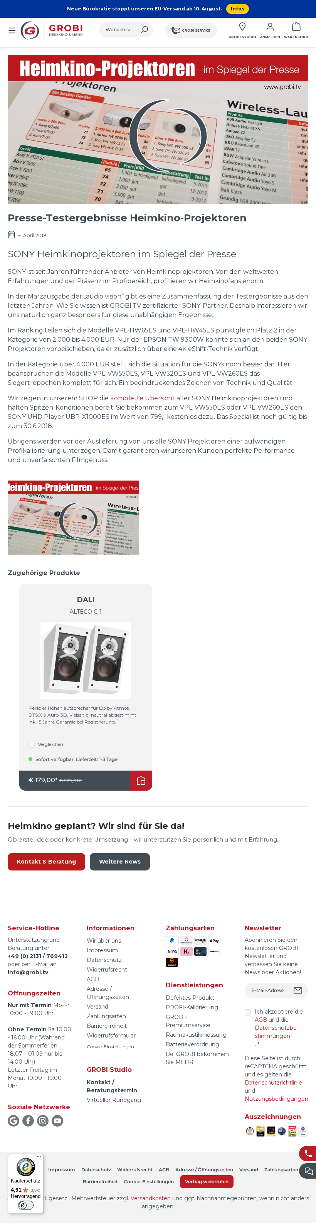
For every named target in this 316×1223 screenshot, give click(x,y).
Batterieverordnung (192, 1044)
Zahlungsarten (106, 1016)
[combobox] (117, 29)
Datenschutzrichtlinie (273, 1082)
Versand (97, 1006)
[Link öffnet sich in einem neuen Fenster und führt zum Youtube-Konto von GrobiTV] (57, 1121)
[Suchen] (144, 29)
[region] (158, 679)
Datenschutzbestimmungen (277, 1031)
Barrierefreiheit (107, 1025)
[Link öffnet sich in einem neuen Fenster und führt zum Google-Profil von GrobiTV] (13, 1121)
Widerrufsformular (111, 1035)
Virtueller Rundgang (114, 1099)
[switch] (26, 1205)
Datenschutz (104, 959)
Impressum (102, 950)
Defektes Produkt (190, 997)
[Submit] (299, 990)
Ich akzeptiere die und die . (279, 1028)
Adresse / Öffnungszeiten (204, 1169)
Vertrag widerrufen (207, 1181)
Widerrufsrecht (107, 969)
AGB (93, 979)
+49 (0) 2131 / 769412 (38, 956)
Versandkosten (151, 1198)
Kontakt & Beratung (46, 861)
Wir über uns (104, 940)
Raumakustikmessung (196, 1034)
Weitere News (120, 861)
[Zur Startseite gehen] (52, 30)
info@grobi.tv (28, 972)
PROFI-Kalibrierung (192, 1007)
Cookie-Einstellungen (110, 1046)
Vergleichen (50, 744)
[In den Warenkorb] (141, 781)
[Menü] (12, 30)
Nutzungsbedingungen (276, 1098)
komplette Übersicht (143, 398)
